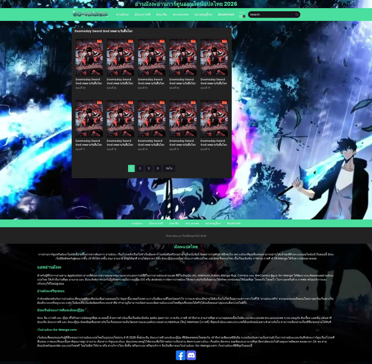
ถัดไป (169, 168)
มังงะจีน (174, 223)
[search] (297, 14)
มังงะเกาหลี (156, 223)
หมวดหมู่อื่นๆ (213, 223)
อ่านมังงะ (137, 223)
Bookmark (234, 223)
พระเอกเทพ (192, 223)
